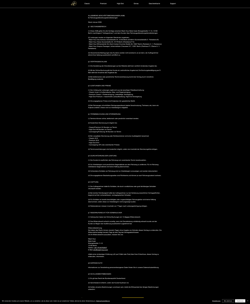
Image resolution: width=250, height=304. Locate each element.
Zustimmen (240, 301)
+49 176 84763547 (100, 248)
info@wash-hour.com (100, 250)
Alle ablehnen (228, 301)
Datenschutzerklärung (103, 301)
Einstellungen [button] (216, 301)
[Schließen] (247, 300)
